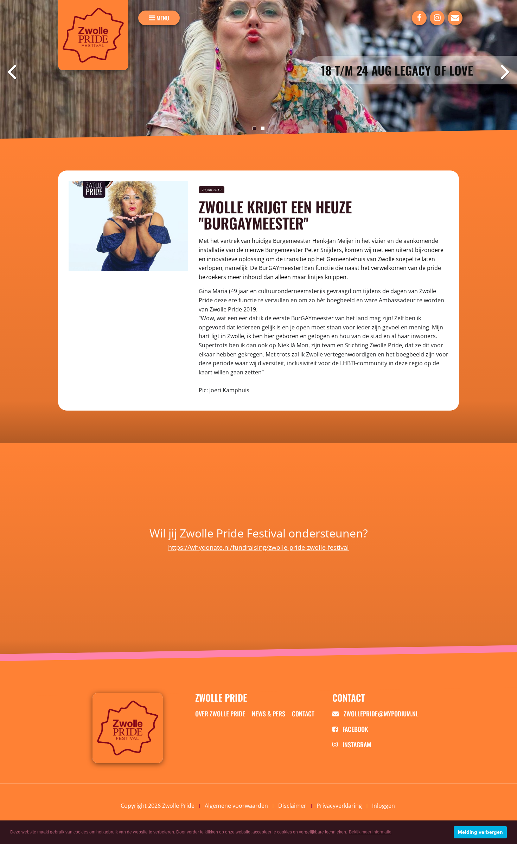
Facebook (354, 729)
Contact (303, 713)
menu (163, 18)
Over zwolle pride (220, 713)
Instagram (356, 744)
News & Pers (268, 713)
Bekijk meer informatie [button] (370, 832)
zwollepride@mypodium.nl (380, 713)
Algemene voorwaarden (236, 806)
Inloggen (383, 806)
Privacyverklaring (339, 806)
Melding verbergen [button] (480, 832)
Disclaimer (292, 806)
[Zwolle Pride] (93, 35)
